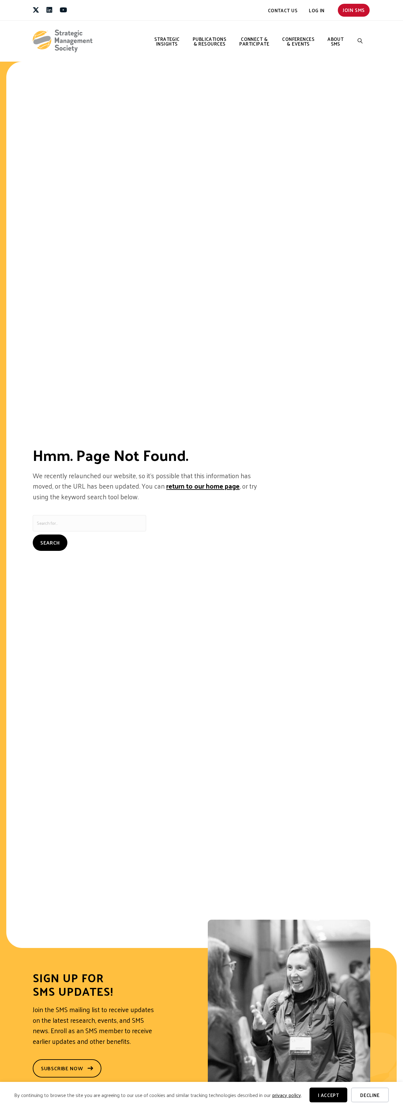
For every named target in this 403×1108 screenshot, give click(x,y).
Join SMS (354, 9)
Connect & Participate (254, 41)
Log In (317, 10)
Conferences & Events (298, 41)
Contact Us (283, 10)
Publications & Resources (209, 41)
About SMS (335, 41)
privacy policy (286, 1095)
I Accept (328, 1095)
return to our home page (203, 486)
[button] (360, 41)
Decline (369, 1095)
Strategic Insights (167, 41)
